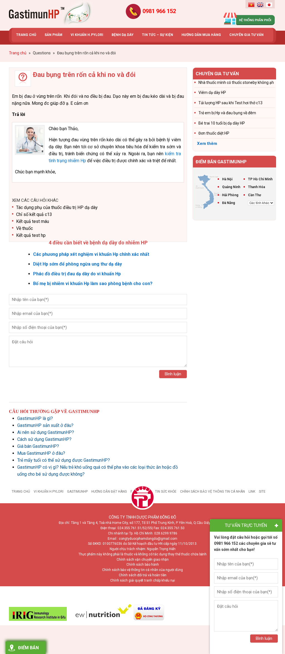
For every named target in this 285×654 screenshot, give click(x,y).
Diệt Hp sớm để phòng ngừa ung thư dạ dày (77, 264)
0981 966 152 (159, 11)
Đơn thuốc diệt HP (213, 133)
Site (262, 491)
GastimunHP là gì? (35, 418)
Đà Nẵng (228, 203)
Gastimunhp (50, 14)
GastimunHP (77, 491)
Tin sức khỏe (165, 491)
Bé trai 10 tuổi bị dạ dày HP (221, 123)
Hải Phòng (230, 195)
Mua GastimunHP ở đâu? (41, 453)
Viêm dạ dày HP (212, 92)
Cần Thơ (254, 195)
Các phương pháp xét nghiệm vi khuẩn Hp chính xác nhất (91, 254)
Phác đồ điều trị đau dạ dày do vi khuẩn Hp (77, 273)
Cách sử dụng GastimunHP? (44, 439)
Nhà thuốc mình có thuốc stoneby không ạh (236, 82)
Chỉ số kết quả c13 (34, 214)
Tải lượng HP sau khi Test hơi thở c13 (230, 103)
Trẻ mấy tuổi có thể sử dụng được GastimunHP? (63, 460)
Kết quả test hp (31, 235)
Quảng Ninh (231, 187)
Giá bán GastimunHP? (38, 446)
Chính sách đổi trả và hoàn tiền (142, 575)
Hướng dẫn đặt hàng (109, 491)
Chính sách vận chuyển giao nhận (143, 559)
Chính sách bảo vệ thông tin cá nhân (212, 491)
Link (252, 491)
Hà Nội (227, 179)
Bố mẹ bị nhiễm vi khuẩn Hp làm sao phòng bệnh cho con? (93, 283)
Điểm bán (28, 647)
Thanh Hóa (256, 187)
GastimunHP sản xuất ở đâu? (45, 425)
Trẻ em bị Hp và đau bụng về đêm (227, 113)
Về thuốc (24, 228)
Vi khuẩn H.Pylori (48, 491)
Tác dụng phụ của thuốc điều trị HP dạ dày (57, 207)
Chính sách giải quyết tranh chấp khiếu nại (142, 580)
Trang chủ (21, 491)
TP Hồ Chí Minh (260, 179)
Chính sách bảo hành (142, 565)
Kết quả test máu (32, 221)
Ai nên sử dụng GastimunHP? (45, 432)
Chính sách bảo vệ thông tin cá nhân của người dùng (142, 570)
